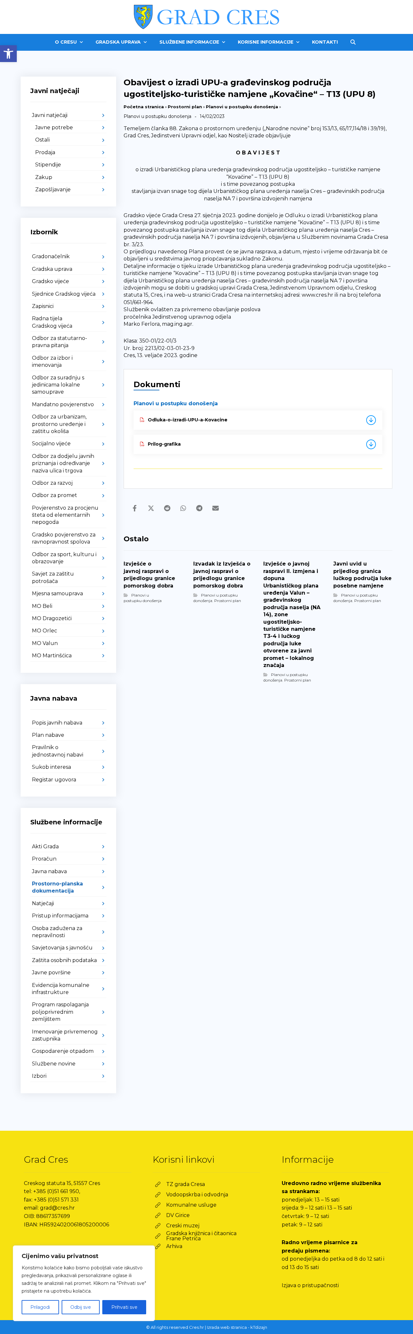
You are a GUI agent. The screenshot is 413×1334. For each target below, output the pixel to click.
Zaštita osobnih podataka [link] (64, 960)
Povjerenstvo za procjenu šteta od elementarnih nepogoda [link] (65, 515)
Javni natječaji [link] (49, 115)
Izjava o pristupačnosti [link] (310, 1285)
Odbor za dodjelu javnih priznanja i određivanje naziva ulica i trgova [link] (63, 463)
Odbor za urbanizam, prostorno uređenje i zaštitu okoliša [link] (59, 424)
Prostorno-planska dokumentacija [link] (57, 887)
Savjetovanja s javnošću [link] (62, 948)
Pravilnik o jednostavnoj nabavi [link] (57, 750)
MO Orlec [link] (44, 631)
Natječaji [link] (43, 903)
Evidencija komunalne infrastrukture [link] (60, 988)
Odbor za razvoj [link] (52, 483)
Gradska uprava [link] (52, 269)
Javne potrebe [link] (54, 127)
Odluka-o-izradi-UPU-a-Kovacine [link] (187, 420)
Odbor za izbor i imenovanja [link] (52, 361)
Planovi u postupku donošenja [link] (242, 106)
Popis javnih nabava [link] (57, 723)
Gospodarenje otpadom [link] (63, 1051)
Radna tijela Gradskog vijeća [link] (52, 322)
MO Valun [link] (45, 643)
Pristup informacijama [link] (60, 916)
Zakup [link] (43, 177)
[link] (8, 53)
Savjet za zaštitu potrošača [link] (53, 577)
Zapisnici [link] (43, 306)
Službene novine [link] (54, 1064)
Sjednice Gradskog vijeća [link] (64, 294)
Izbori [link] (39, 1076)
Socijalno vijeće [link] (51, 443)
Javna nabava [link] (49, 871)
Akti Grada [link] (45, 846)
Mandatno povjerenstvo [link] (63, 404)
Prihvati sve (124, 1307)
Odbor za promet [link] (54, 495)
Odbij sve (80, 1307)
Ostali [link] (42, 140)
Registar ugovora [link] (54, 780)
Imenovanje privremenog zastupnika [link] (65, 1035)
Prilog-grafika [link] (164, 444)
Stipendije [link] (48, 165)
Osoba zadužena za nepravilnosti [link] (57, 931)
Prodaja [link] (45, 152)
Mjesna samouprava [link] (57, 593)
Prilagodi (40, 1307)
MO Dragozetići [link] (52, 618)
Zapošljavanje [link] (53, 189)
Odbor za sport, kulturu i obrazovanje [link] (64, 558)
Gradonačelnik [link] (51, 256)
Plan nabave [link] (48, 735)
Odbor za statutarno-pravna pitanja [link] (59, 341)
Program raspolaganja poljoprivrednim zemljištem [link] (60, 1011)
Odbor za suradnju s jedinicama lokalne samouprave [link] (58, 385)
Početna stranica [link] (144, 106)
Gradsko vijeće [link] (50, 281)
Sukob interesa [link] (51, 767)
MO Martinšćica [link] (52, 655)
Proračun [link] (44, 859)
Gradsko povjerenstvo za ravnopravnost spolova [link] (64, 538)
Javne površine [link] (51, 972)
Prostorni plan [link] (185, 106)
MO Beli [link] (42, 606)
